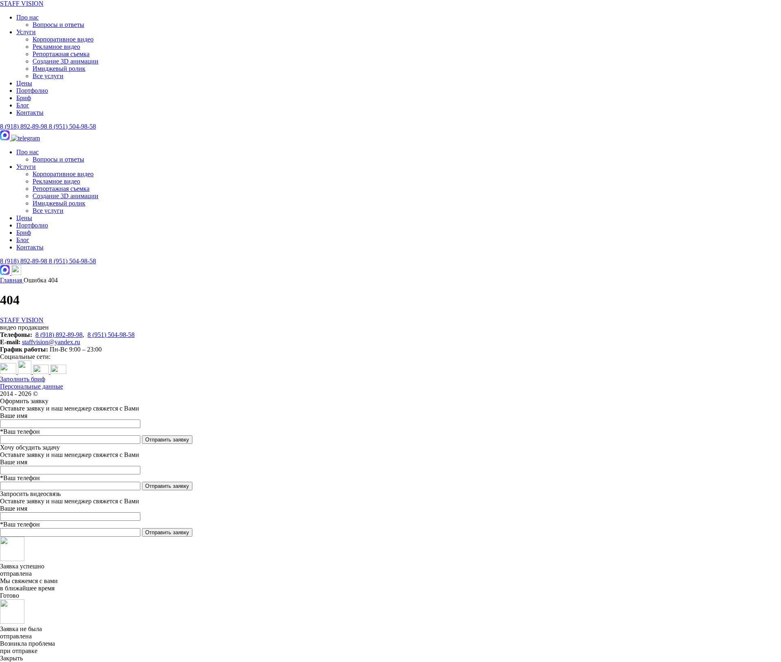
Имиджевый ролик (59, 68)
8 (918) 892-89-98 (24, 126)
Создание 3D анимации (65, 61)
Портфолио (32, 90)
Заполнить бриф (22, 379)
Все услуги (48, 75)
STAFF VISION (22, 3)
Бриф (23, 97)
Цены (24, 83)
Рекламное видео (56, 46)
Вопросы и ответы (58, 24)
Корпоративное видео (63, 39)
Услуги (26, 31)
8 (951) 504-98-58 (72, 126)
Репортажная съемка (61, 53)
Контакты (30, 112)
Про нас (27, 17)
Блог (22, 105)
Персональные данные (31, 386)
